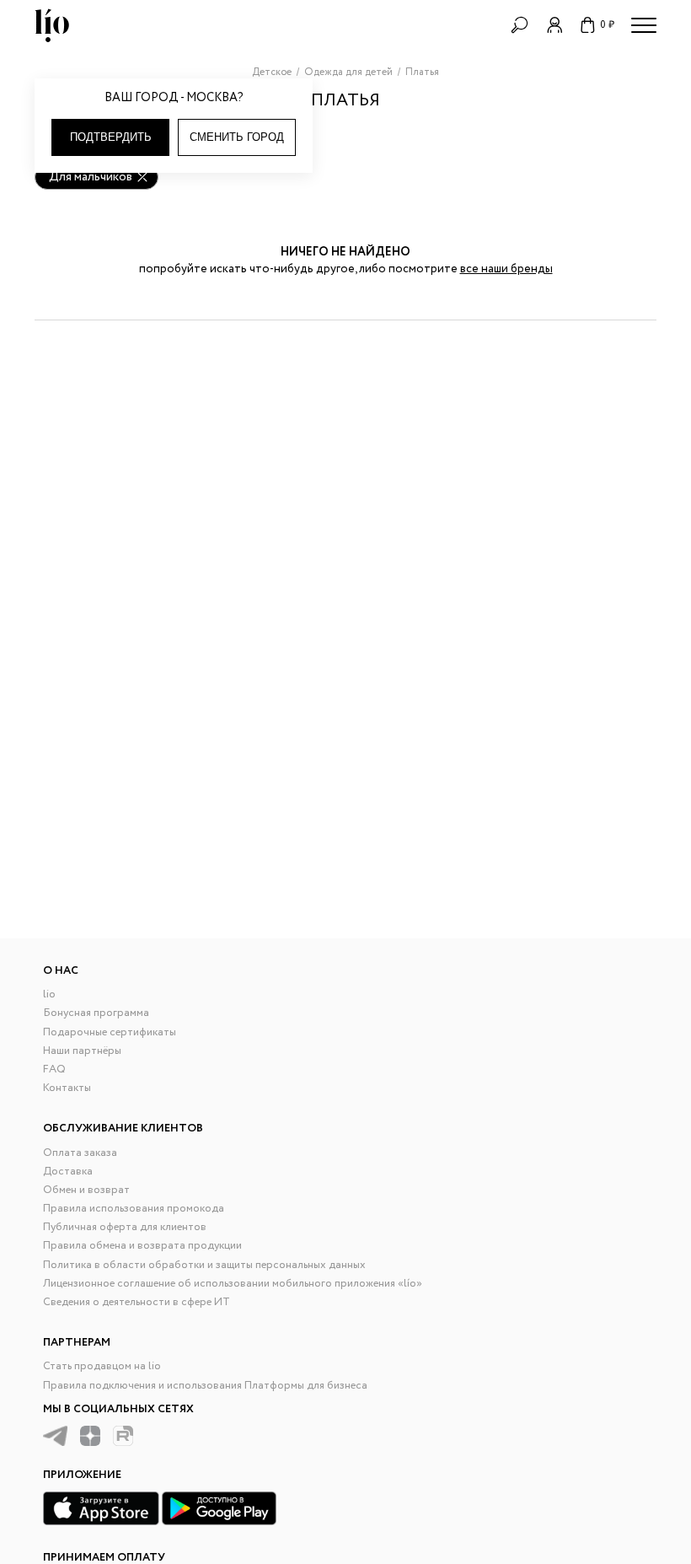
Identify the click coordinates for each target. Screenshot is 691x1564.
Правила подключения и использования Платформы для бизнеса (205, 1386)
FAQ (54, 1069)
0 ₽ (607, 25)
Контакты (67, 1088)
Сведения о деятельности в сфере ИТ (136, 1302)
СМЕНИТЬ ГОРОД (237, 137)
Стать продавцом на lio (102, 1366)
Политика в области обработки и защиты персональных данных (204, 1265)
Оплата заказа (80, 1153)
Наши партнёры (82, 1051)
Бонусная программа (96, 1013)
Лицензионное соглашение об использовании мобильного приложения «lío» (232, 1284)
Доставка (68, 1172)
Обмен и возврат (86, 1190)
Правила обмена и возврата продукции (142, 1246)
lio (49, 994)
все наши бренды (506, 269)
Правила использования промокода (133, 1209)
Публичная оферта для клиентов (124, 1227)
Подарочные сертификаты (109, 1032)
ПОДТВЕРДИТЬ (111, 137)
